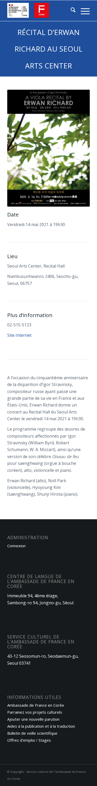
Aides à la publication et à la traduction (41, 726)
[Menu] (83, 10)
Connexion (16, 545)
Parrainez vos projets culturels (34, 712)
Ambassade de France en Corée (35, 705)
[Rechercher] (70, 10)
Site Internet (19, 335)
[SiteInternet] (40, 10)
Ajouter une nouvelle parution (33, 719)
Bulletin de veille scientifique (32, 733)
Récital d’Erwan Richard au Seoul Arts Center (48, 49)
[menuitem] (70, 10)
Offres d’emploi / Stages (29, 740)
